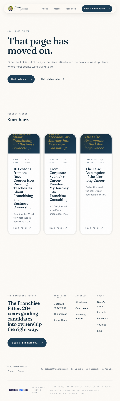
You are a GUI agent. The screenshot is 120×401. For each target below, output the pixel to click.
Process (56, 8)
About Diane (60, 320)
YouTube (101, 324)
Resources (70, 8)
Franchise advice (80, 316)
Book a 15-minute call (60, 305)
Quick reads (81, 308)
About (45, 8)
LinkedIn (101, 312)
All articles (81, 302)
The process (60, 313)
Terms (21, 371)
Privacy (11, 371)
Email (100, 330)
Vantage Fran (77, 393)
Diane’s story (101, 304)
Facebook (102, 318)
